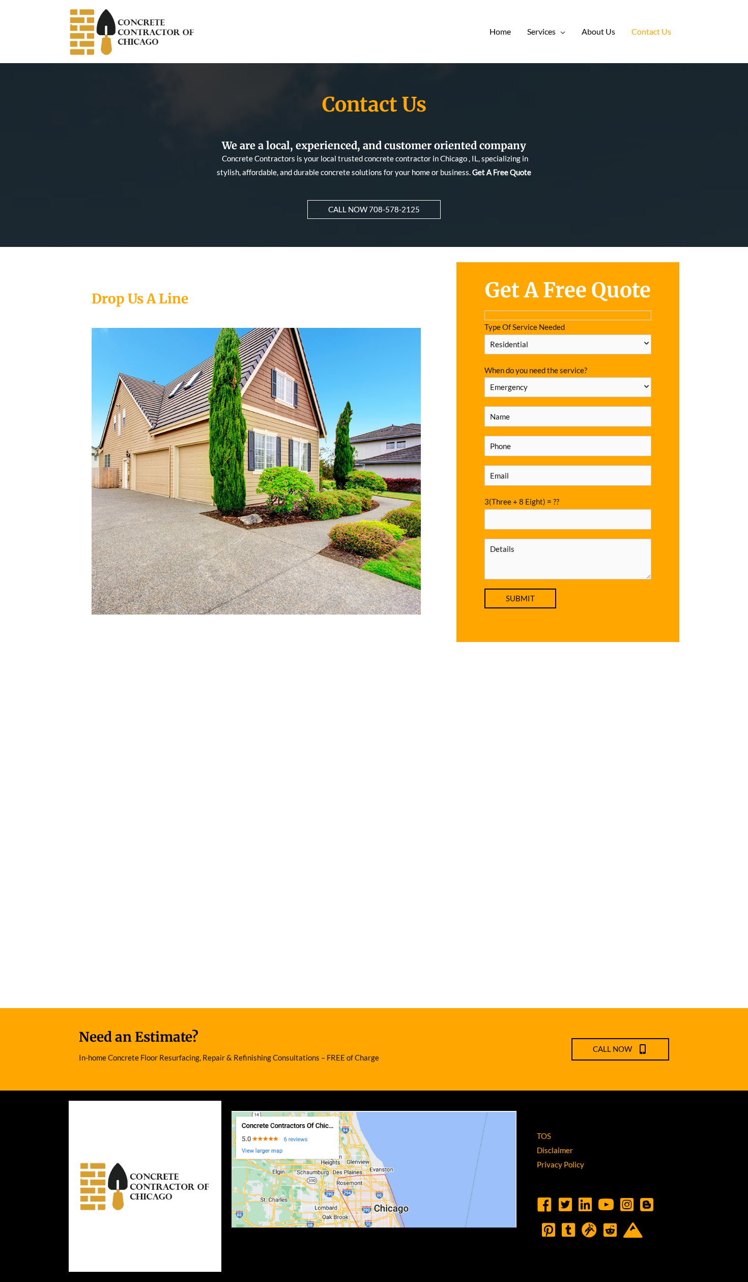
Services (541, 31)
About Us (598, 31)
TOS (544, 1135)
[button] (374, 209)
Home (500, 31)
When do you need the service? (535, 370)
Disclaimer (555, 1150)
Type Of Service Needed (524, 326)
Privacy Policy (560, 1164)
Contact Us (651, 31)
